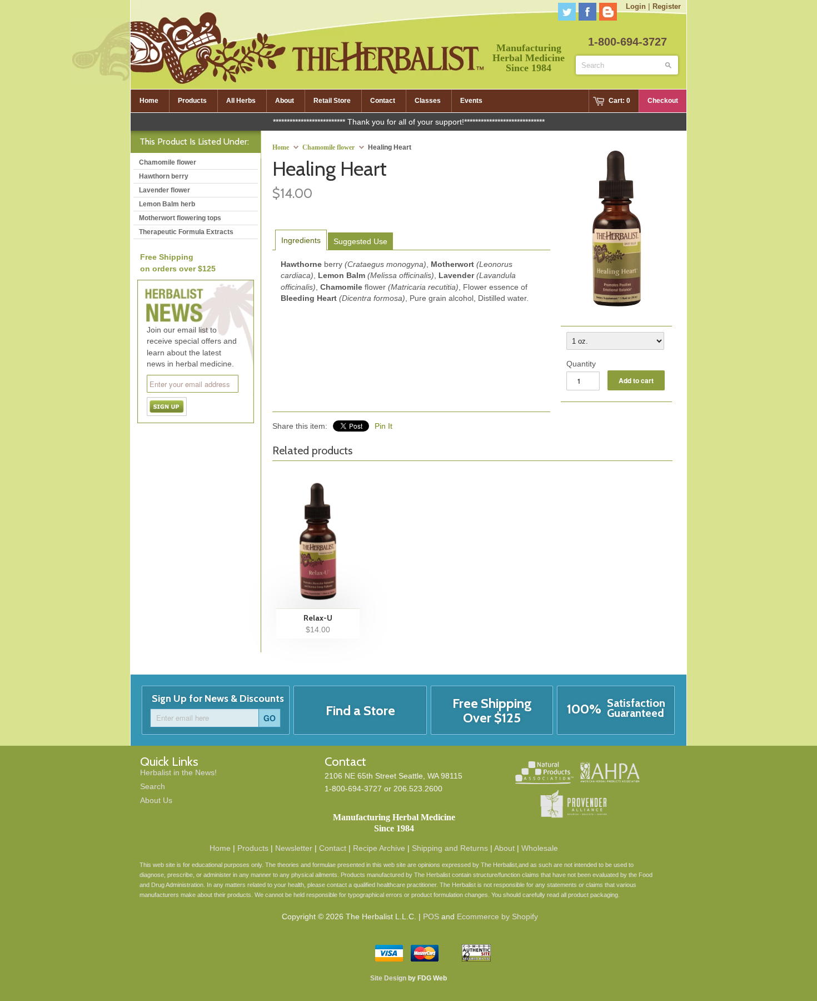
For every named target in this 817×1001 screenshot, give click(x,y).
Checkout (662, 101)
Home (220, 848)
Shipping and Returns (450, 848)
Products (252, 848)
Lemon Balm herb (167, 204)
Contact (332, 848)
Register (666, 6)
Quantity (581, 363)
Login (636, 6)
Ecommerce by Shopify (497, 916)
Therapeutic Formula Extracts (186, 232)
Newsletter (293, 848)
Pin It (383, 426)
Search (152, 786)
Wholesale (539, 848)
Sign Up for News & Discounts (218, 698)
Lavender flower (164, 190)
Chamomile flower (328, 147)
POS (431, 916)
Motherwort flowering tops (180, 218)
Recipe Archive (379, 848)
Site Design (388, 978)
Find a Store (360, 710)
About (504, 848)
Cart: (619, 101)
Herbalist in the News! (178, 772)
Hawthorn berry (163, 176)
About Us (156, 800)
